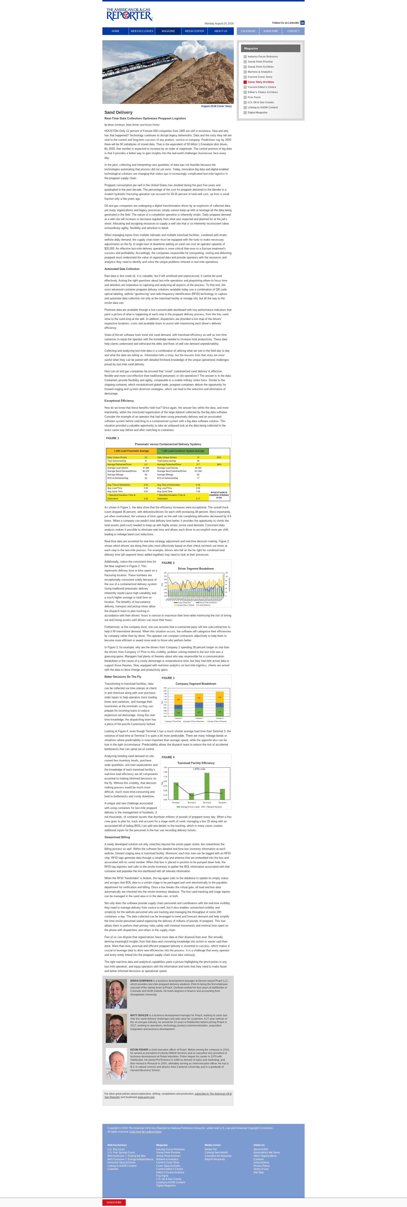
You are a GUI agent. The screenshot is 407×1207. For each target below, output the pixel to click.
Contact (293, 31)
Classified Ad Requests (218, 1155)
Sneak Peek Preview (260, 61)
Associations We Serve (267, 1152)
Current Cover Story (260, 77)
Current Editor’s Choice (262, 87)
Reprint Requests (215, 1159)
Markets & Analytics (260, 72)
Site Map (259, 1172)
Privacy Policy (262, 1165)
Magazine (168, 31)
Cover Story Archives (261, 82)
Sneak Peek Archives (261, 67)
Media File (211, 1149)
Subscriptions (261, 1162)
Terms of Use (261, 1169)
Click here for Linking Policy (145, 1131)
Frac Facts (254, 97)
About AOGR (261, 1149)
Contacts (259, 1159)
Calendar (248, 31)
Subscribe (270, 31)
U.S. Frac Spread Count (121, 1152)
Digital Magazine (258, 112)
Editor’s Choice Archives (263, 92)
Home (115, 31)
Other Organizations (265, 1155)
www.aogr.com (146, 1097)
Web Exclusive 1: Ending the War (126, 1155)
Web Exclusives (142, 31)
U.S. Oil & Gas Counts (261, 102)
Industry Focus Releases (263, 56)
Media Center (194, 31)
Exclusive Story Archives (121, 1162)
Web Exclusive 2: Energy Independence (130, 1159)
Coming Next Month (216, 1152)
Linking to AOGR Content (263, 107)
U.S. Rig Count (116, 1149)
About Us (220, 31)
